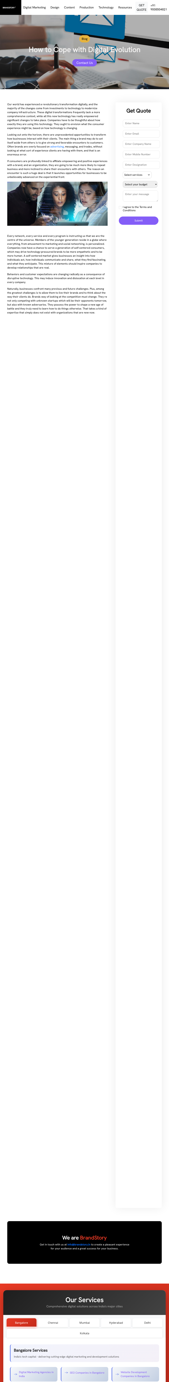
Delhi (147, 1323)
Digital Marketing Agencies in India (36, 1374)
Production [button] (87, 7)
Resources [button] (125, 7)
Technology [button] (106, 7)
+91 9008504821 (159, 7)
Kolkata (84, 1333)
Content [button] (70, 7)
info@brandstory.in (79, 1244)
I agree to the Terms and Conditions (137, 208)
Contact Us (84, 63)
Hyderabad (116, 1323)
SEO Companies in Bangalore (87, 1372)
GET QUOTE (142, 7)
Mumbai (84, 1323)
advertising (57, 146)
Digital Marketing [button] (35, 7)
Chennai (53, 1323)
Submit (139, 220)
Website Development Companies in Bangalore (135, 1374)
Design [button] (55, 7)
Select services (133, 175)
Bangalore (21, 1323)
